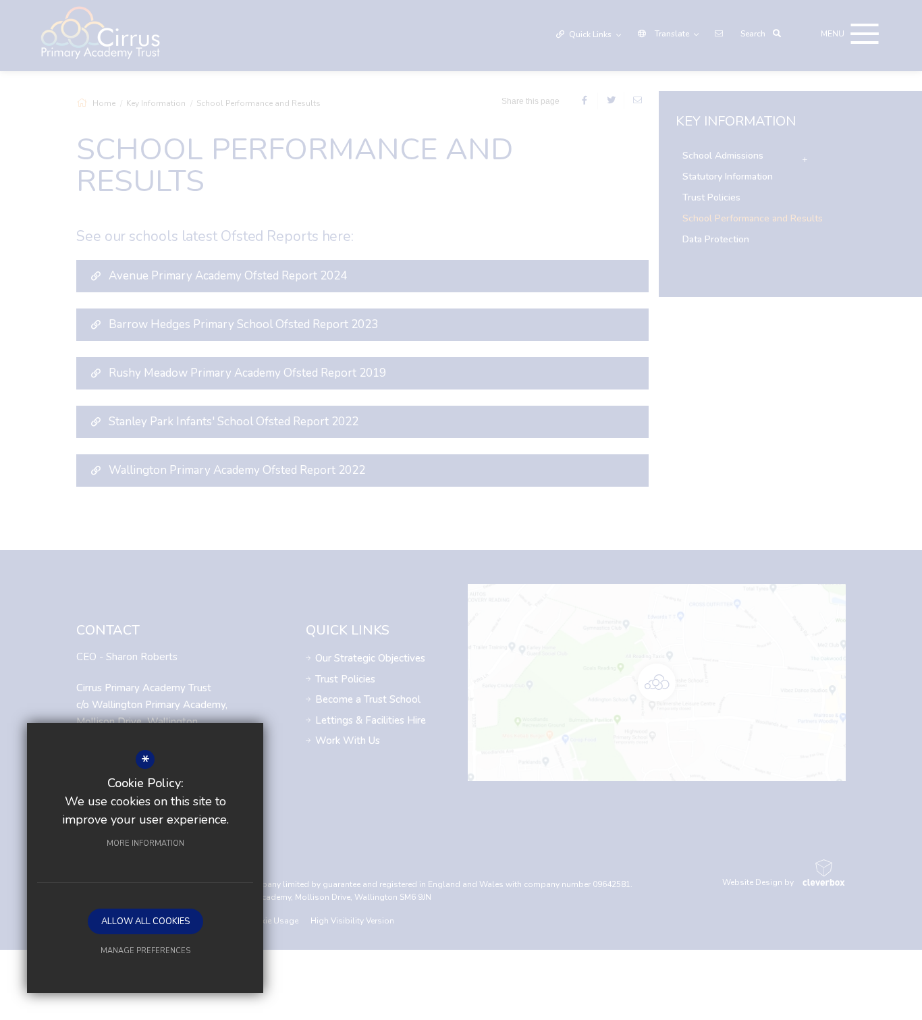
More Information (145, 843)
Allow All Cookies (145, 921)
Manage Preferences (145, 951)
